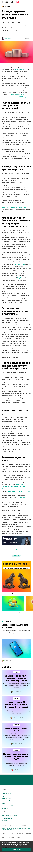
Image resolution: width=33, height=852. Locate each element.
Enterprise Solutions (7, 818)
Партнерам (15, 833)
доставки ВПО (20, 264)
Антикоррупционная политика (23, 826)
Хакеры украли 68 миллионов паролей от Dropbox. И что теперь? (16, 704)
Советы (17, 672)
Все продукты (5, 820)
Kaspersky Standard (6, 793)
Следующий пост (7, 621)
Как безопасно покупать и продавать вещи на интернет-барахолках (16, 678)
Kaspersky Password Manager (9, 805)
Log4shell (20, 278)
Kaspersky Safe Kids (6, 800)
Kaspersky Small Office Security (9, 815)
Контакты (4, 833)
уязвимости (6, 6)
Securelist (4, 837)
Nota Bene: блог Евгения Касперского (14, 837)
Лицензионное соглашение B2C (9, 828)
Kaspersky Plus (5, 796)
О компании (9, 833)
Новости (26, 833)
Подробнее (19, 845)
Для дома (4, 789)
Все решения (5, 808)
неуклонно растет (21, 69)
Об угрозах (21, 833)
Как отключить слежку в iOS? (16, 729)
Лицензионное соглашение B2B (23, 828)
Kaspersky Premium (6, 798)
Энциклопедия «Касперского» (8, 839)
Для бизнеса (5, 811)
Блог (30, 833)
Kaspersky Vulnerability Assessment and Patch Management (13, 486)
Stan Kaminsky (8, 38)
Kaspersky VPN (5, 803)
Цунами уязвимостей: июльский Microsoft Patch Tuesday (11, 613)
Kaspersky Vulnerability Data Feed (18, 491)
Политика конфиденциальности (9, 826)
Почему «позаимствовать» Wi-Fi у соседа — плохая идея (16, 756)
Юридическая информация (8, 829)
